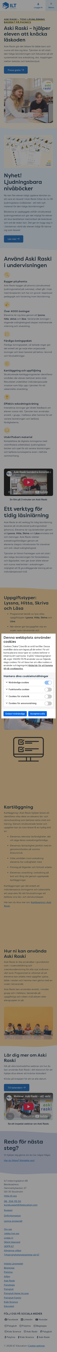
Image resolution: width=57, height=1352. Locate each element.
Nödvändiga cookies (18, 682)
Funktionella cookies (18, 689)
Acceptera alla (37, 714)
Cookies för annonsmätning (22, 703)
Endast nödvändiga (15, 714)
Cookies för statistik (18, 696)
